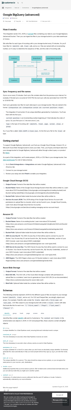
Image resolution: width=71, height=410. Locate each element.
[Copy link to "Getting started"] (20, 141)
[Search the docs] (22, 2)
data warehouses (9, 160)
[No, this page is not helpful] (8, 390)
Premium (6, 18)
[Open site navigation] (2, 7)
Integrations (8, 7)
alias (42, 313)
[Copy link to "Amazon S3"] (14, 214)
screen (35, 313)
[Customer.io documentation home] (9, 3)
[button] (35, 367)
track (21, 313)
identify (6, 313)
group (15, 313)
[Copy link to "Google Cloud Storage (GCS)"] (29, 180)
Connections (25, 7)
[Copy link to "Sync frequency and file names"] (32, 91)
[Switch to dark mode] (18, 2)
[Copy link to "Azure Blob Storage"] (21, 268)
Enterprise (13, 18)
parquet (30, 34)
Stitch (7, 153)
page (28, 313)
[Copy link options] (23, 21)
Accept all (59, 395)
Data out (17, 7)
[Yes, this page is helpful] (4, 390)
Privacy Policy (10, 402)
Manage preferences (60, 400)
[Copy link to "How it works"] (18, 29)
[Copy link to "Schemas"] (14, 290)
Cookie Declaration (24, 402)
